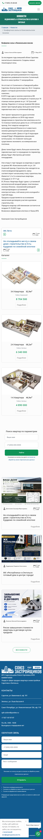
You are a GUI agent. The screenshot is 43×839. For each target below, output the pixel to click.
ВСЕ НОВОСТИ (21, 650)
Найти (21, 452)
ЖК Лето (7, 230)
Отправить (21, 780)
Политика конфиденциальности (13, 787)
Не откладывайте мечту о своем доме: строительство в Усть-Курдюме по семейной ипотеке (19, 244)
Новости (13, 27)
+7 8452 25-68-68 (10, 3)
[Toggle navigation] (38, 9)
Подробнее (21, 305)
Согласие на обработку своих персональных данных (19, 789)
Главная (5, 27)
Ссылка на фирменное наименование (14, 791)
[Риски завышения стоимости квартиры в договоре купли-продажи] (21, 603)
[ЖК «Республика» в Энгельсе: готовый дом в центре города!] (21, 548)
